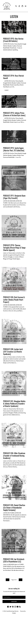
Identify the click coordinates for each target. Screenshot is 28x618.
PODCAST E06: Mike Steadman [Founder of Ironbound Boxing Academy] (14, 455)
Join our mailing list (14, 588)
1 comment (6, 90)
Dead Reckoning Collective (12, 611)
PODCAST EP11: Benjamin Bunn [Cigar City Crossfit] (14, 197)
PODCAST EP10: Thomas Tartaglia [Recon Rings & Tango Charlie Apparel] (14, 247)
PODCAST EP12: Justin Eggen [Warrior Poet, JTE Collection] (13, 149)
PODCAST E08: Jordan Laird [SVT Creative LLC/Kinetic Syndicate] (13, 351)
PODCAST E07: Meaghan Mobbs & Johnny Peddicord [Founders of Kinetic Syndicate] (14, 403)
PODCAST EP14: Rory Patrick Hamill (13, 77)
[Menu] (25, 6)
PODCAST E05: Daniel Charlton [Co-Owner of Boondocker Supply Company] (14, 507)
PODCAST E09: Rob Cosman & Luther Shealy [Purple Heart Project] (14, 299)
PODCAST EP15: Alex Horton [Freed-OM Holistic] (13, 40)
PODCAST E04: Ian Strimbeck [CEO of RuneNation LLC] (13, 560)
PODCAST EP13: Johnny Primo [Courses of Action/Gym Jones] (14, 114)
